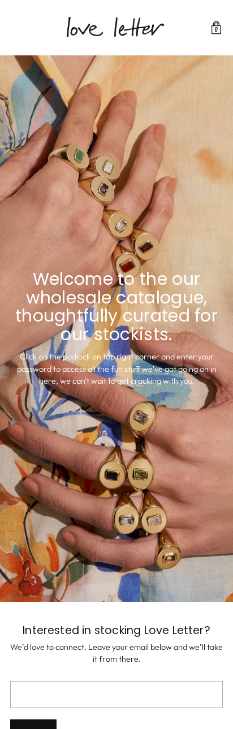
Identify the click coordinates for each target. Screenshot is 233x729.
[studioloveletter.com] (116, 28)
